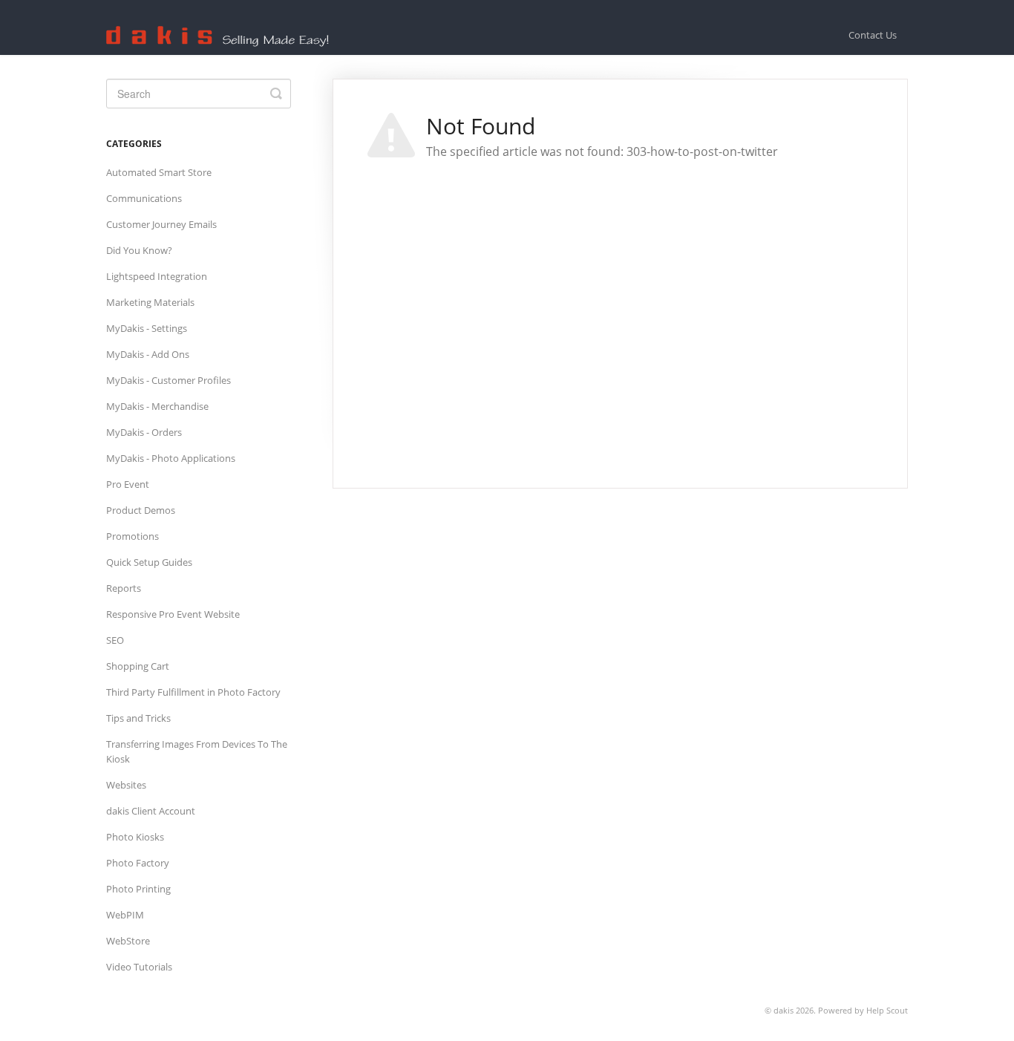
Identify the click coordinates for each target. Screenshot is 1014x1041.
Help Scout (887, 1010)
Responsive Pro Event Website (173, 614)
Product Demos (140, 510)
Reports (123, 588)
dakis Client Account (150, 811)
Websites (126, 785)
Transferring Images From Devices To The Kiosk (196, 751)
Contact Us (872, 35)
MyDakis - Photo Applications (170, 458)
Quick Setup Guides (149, 562)
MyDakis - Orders (144, 432)
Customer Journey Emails (161, 224)
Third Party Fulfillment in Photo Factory (193, 692)
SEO (115, 640)
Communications (144, 198)
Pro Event (127, 484)
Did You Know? (139, 250)
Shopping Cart (137, 666)
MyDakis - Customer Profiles (168, 380)
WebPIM (125, 914)
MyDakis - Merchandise (157, 406)
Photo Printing (138, 888)
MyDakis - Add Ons (147, 354)
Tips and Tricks (138, 718)
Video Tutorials (139, 966)
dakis (783, 1010)
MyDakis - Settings (146, 328)
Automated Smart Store (159, 172)
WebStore (128, 940)
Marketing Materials (150, 302)
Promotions (132, 536)
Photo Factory (137, 862)
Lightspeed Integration (156, 276)
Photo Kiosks (135, 836)
